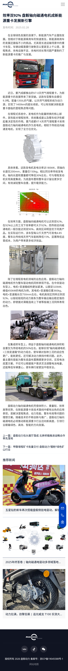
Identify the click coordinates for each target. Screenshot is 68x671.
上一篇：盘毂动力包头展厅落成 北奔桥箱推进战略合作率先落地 (34, 437)
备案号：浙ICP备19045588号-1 (47, 658)
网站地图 (34, 664)
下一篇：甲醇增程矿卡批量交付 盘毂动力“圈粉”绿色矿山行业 (33, 448)
